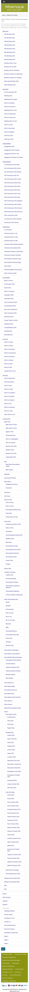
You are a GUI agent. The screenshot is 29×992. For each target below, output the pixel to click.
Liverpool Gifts (11, 757)
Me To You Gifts (10, 620)
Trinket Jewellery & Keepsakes (14, 594)
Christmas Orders (7, 954)
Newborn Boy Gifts (11, 446)
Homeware (9, 531)
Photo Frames (8, 704)
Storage (8, 564)
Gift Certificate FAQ (9, 925)
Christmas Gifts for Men (11, 240)
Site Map (4, 975)
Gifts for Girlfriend (9, 349)
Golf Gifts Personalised (12, 870)
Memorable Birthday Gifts (11, 81)
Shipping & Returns (9, 911)
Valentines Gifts (8, 324)
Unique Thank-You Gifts (11, 320)
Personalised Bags (11, 578)
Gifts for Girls (10, 506)
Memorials (9, 542)
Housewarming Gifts (10, 306)
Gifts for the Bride (9, 103)
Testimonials (15, 963)
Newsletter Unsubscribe (11, 932)
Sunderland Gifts (12, 780)
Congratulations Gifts (10, 327)
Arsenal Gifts (11, 735)
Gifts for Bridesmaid (10, 114)
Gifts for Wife (8, 367)
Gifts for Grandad (9, 396)
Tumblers (8, 642)
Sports (6, 711)
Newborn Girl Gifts (11, 453)
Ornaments (9, 488)
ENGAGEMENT (7, 143)
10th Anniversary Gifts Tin (11, 175)
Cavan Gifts (10, 798)
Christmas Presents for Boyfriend (13, 251)
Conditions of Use (9, 918)
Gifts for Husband (9, 400)
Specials (5, 901)
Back (3, 949)
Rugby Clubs (10, 728)
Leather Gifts (9, 575)
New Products (7, 897)
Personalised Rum (9, 693)
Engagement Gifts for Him (11, 153)
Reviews (5, 904)
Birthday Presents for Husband (13, 77)
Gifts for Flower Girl (10, 117)
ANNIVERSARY (7, 162)
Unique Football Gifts (13, 784)
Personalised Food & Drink (13, 549)
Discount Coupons (9, 929)
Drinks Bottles (10, 609)
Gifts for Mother (8, 360)
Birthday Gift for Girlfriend (11, 70)
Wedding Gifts (8, 95)
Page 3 (6, 940)
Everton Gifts (11, 749)
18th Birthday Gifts (9, 34)
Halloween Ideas (8, 298)
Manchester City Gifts (13, 760)
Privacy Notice (8, 914)
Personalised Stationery (12, 553)
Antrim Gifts (10, 795)
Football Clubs (11, 717)
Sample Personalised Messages (11, 960)
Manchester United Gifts (14, 764)
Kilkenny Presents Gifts (13, 831)
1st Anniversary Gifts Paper (12, 164)
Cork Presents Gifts (12, 802)
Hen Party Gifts (8, 135)
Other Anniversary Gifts (10, 215)
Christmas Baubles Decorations (13, 269)
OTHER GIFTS (6, 419)
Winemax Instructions (8, 966)
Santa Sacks (7, 266)
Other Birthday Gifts (10, 85)
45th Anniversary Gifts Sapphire (13, 201)
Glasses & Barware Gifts (12, 667)
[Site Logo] (14, 8)
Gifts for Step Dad (9, 407)
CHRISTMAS (6, 227)
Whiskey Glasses (10, 674)
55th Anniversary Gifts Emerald (13, 208)
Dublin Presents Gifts (13, 816)
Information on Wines (20, 954)
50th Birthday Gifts (9, 48)
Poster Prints (9, 560)
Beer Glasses (9, 469)
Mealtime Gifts (10, 538)
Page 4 (6, 943)
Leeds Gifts (10, 753)
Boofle (7, 602)
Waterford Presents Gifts (14, 862)
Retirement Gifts (8, 316)
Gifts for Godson (10, 442)
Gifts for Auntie (8, 342)
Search (5, 893)
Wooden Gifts (10, 645)
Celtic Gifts (10, 742)
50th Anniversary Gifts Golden (12, 204)
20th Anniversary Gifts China (12, 182)
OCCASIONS (6, 277)
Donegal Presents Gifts (13, 809)
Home (4, 15)
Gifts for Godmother (10, 353)
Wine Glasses (9, 678)
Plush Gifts (9, 513)
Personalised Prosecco (10, 690)
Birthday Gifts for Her (10, 63)
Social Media (6, 963)
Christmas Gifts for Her (10, 233)
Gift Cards (7, 496)
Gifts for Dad (8, 385)
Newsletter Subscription (9, 957)
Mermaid (8, 624)
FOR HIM (5, 375)
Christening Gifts (10, 435)
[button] (26, 984)
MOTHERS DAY (8, 334)
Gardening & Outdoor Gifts (13, 524)
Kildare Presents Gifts (13, 827)
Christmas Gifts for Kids (11, 237)
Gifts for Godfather (9, 392)
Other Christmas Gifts (10, 273)
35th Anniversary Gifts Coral (12, 193)
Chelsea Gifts (11, 746)
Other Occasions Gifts (10, 313)
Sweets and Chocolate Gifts (12, 878)
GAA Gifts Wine (10, 792)
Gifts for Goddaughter (12, 439)
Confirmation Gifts (9, 284)
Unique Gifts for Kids (12, 517)
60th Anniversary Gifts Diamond (13, 211)
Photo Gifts (9, 638)
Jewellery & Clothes (9, 572)
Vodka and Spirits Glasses (13, 671)
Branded (8, 605)
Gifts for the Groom (9, 106)
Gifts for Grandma (9, 356)
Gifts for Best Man (9, 128)
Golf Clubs (10, 724)
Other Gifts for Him (9, 414)
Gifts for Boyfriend (9, 378)
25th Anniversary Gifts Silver (12, 186)
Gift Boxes (7, 492)
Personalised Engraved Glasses (13, 657)
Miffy (7, 627)
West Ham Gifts (11, 787)
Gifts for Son (8, 403)
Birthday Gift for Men (10, 66)
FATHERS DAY (8, 331)
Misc (5, 889)
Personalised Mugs (9, 686)
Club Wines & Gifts (11, 714)
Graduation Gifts (9, 295)
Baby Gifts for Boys (11, 424)
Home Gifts (7, 521)
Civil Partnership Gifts (10, 92)
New (5, 885)
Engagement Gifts (9, 146)
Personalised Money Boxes (13, 509)
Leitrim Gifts (10, 834)
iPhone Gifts (7, 568)
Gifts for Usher (8, 124)
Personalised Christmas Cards (12, 258)
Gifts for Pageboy (9, 132)
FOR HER (5, 339)
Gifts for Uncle (8, 411)
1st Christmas (8, 230)
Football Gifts (9, 732)
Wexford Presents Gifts (13, 865)
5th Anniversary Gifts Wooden (12, 172)
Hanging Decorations (12, 484)
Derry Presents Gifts (13, 806)
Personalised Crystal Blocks (12, 653)
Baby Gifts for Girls (11, 428)
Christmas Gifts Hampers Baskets (13, 244)
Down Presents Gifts (13, 813)
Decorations (7, 481)
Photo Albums (8, 700)
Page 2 (6, 936)
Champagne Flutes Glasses (13, 660)
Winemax (15, 989)
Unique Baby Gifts (11, 457)
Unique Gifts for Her (10, 371)
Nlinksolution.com (15, 991)
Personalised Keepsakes (12, 591)
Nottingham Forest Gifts (14, 771)
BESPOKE (7, 474)
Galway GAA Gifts (12, 820)
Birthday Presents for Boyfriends (13, 74)
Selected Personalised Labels (12, 708)
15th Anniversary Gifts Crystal (12, 179)
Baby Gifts (7, 421)
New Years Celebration (10, 309)
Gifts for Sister (8, 363)
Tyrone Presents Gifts (13, 858)
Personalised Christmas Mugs (12, 262)
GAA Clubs (10, 720)
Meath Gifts (10, 845)
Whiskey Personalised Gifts (12, 882)
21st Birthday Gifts (9, 38)
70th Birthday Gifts (9, 56)
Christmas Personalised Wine (12, 248)
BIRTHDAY (5, 31)
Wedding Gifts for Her (10, 110)
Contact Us (7, 921)
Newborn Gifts (10, 450)
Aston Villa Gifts (12, 739)
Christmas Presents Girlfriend (12, 255)
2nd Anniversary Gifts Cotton (12, 168)
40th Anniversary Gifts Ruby (12, 197)
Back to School (8, 280)
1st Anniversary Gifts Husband (12, 219)
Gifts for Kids (8, 499)
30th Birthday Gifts (9, 41)
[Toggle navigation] (4, 2)
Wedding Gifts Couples (10, 99)
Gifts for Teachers (9, 291)
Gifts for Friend (8, 345)
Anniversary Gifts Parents (11, 222)
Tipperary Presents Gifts (14, 854)
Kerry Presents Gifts (13, 824)
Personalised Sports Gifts (13, 873)
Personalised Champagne (11, 650)
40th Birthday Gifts (9, 45)
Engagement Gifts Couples (11, 150)
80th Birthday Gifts (9, 59)
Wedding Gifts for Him (10, 121)
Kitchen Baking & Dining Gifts (14, 535)
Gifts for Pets (9, 528)
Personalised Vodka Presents (12, 697)
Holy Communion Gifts (10, 302)
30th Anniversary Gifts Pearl (12, 190)
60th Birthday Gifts (9, 52)
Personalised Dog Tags (12, 634)
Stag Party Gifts (8, 139)
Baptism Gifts (9, 431)
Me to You (9, 616)
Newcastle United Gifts (13, 768)
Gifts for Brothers (9, 382)
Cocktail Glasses (10, 663)
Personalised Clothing (12, 582)
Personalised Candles (12, 546)
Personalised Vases (11, 556)
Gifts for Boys (10, 502)
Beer (5, 461)
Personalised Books (11, 631)
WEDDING (5, 89)
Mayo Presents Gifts (13, 842)
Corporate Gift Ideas (10, 478)
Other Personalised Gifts (11, 599)
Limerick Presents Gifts (13, 838)
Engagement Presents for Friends (13, 157)
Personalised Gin (9, 682)
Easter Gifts (7, 287)
